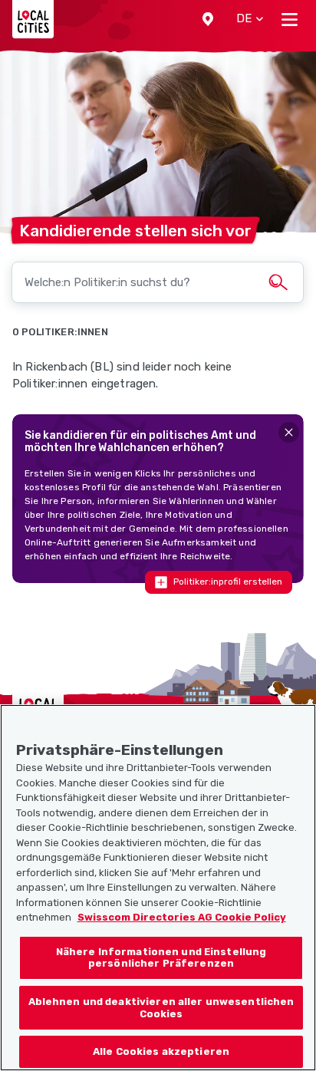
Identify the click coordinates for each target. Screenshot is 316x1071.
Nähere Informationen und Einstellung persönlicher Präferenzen (161, 958)
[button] (207, 19)
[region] (158, 887)
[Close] (288, 432)
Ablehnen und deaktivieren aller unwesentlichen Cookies (161, 1008)
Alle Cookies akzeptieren (161, 1051)
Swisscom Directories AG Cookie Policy (181, 917)
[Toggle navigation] (289, 19)
